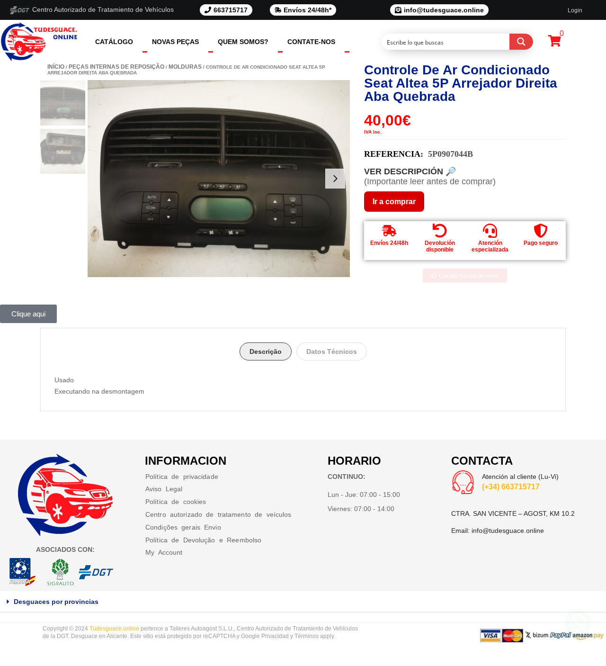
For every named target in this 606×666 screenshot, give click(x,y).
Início (55, 66)
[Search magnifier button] (521, 42)
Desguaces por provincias (56, 601)
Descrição (266, 351)
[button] (303, 601)
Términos (306, 636)
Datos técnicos (331, 351)
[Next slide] (335, 179)
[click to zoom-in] (219, 178)
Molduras (185, 66)
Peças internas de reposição (116, 66)
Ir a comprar (394, 202)
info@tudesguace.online (508, 530)
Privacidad (275, 636)
